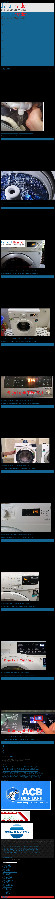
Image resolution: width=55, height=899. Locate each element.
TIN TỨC (5, 59)
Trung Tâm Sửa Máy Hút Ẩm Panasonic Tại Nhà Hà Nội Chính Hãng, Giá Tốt (21, 778)
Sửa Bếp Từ (6, 21)
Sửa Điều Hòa (7, 16)
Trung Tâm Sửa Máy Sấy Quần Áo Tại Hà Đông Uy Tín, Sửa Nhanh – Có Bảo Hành (23, 773)
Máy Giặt (8, 61)
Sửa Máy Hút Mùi (7, 45)
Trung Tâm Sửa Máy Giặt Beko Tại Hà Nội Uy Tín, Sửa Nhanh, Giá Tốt (20, 768)
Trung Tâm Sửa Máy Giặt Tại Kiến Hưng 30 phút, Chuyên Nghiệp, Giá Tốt (21, 769)
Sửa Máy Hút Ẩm (7, 51)
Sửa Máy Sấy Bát (7, 35)
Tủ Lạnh (8, 62)
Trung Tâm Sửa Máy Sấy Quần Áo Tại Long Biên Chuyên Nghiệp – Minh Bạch (22, 775)
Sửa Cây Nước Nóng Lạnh (10, 27)
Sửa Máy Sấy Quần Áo (9, 53)
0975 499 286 (5, 1)
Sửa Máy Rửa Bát (7, 32)
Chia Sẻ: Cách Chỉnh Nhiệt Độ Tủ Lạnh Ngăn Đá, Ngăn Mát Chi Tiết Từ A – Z (22, 776)
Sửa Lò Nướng (7, 29)
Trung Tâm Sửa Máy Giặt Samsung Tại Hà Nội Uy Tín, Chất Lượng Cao (20, 767)
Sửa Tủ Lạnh (6, 19)
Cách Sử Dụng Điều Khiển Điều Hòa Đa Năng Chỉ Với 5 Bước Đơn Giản (20, 771)
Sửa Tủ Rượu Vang (8, 56)
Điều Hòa (8, 65)
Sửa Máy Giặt (6, 24)
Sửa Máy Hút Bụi (7, 40)
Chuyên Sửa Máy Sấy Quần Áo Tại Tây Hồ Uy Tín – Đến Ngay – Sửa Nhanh (21, 772)
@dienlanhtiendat (7, 857)
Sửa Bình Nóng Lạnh (8, 43)
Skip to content (4, 2)
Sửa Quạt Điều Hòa (8, 37)
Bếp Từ (8, 63)
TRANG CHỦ (6, 13)
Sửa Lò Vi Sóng (7, 48)
